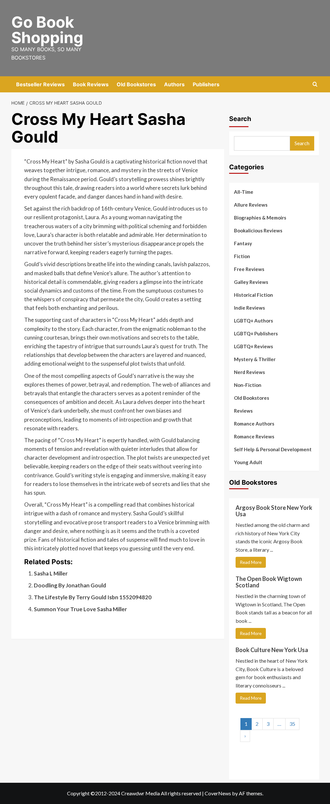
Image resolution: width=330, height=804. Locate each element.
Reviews (243, 411)
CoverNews (218, 793)
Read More (251, 562)
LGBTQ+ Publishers (256, 333)
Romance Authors (254, 423)
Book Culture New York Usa (272, 649)
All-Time (243, 192)
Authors (174, 84)
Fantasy (243, 243)
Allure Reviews (250, 205)
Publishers (206, 84)
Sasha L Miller (51, 573)
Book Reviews (91, 84)
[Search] (315, 84)
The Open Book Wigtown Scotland (269, 582)
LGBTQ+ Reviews (253, 346)
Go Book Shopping (47, 30)
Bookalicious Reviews (258, 230)
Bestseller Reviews (40, 84)
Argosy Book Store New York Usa (274, 511)
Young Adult (248, 462)
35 (292, 724)
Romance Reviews (254, 436)
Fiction (242, 256)
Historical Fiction (253, 295)
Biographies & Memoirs (260, 217)
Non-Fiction (247, 385)
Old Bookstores (136, 84)
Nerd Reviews (249, 372)
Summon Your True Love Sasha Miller (80, 609)
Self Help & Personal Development (273, 449)
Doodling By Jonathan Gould (70, 585)
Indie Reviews (249, 308)
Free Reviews (249, 269)
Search (240, 119)
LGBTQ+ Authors (253, 320)
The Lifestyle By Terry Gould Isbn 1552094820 (92, 597)
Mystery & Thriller (255, 359)
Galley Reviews (251, 282)
